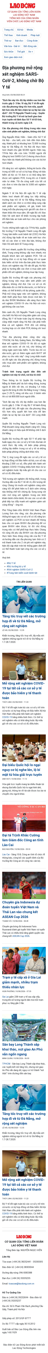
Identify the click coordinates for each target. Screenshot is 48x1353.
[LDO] (24, 600)
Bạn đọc (19, 40)
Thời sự (7, 40)
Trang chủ (9, 29)
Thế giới (21, 51)
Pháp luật (35, 35)
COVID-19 (7, 717)
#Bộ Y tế (11, 563)
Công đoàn (32, 40)
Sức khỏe (8, 51)
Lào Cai (5, 854)
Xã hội (20, 29)
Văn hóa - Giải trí (12, 46)
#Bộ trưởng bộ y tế (16, 566)
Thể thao (8, 35)
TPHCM (6, 1063)
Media (30, 29)
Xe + (30, 51)
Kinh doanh (21, 35)
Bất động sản (30, 46)
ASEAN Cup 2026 (20, 936)
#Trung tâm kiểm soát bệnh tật (22, 573)
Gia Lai (5, 996)
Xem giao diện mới (13, 57)
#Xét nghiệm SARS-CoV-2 (20, 569)
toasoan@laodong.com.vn (21, 1283)
